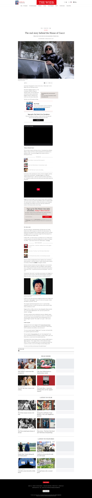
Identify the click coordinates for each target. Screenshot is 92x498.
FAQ (40, 487)
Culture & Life (46, 28)
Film (50, 28)
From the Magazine (51, 5)
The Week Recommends (32, 5)
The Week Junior (62, 5)
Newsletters (39, 5)
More (56, 5)
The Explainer (25, 5)
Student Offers (69, 5)
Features (46, 30)
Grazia (38, 175)
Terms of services (37, 219)
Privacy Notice (28, 220)
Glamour (30, 89)
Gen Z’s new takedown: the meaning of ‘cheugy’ (48, 95)
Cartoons (44, 5)
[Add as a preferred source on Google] (46, 491)
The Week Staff (42, 38)
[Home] (21, 5)
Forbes (48, 240)
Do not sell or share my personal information (51, 487)
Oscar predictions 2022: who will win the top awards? (48, 94)
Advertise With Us (35, 487)
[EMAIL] (19, 350)
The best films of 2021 (44, 96)
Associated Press (35, 334)
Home (42, 28)
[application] (38, 135)
